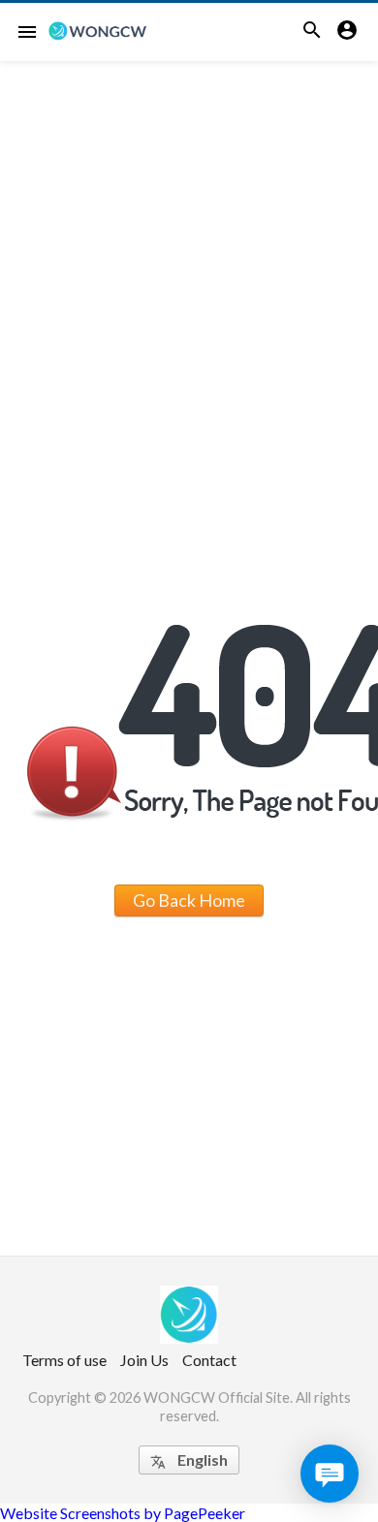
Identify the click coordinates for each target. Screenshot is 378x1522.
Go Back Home (189, 900)
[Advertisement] (189, 260)
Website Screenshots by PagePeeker (122, 1513)
